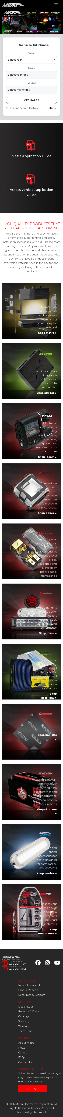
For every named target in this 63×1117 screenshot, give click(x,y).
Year (31, 53)
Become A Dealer (29, 1011)
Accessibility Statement (31, 1112)
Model (31, 83)
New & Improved (29, 985)
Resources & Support (31, 995)
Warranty (23, 1026)
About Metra (26, 1042)
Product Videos (28, 990)
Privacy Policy (39, 1108)
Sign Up (32, 1088)
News (21, 1047)
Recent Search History (23, 108)
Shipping (23, 1021)
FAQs (21, 1057)
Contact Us (25, 1062)
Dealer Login (26, 1006)
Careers (23, 1052)
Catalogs (23, 1016)
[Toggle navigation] (56, 5)
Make (31, 68)
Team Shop (25, 1031)
